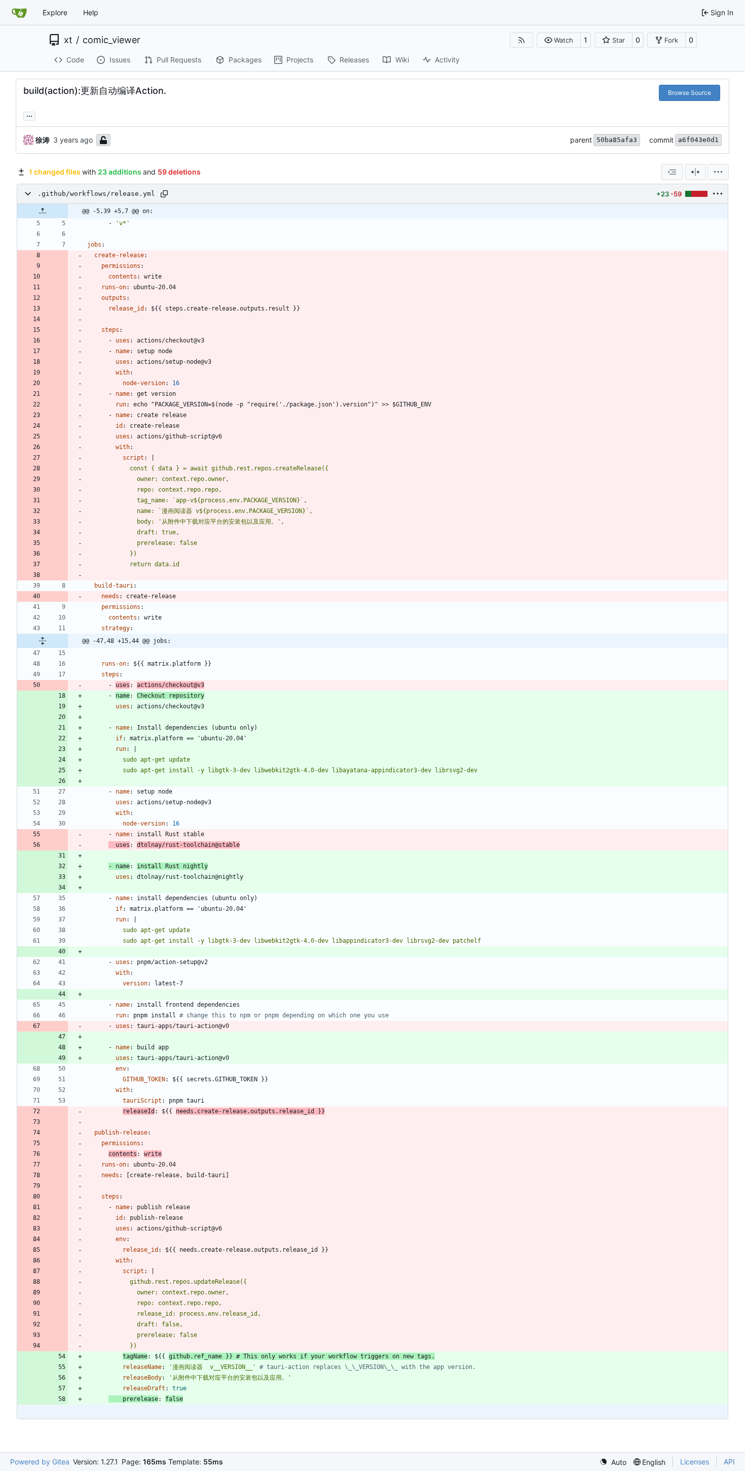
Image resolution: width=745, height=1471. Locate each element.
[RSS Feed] (521, 40)
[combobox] (672, 172)
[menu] (718, 172)
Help (90, 12)
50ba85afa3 (617, 140)
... (29, 115)
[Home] (19, 13)
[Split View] (695, 172)
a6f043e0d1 (698, 140)
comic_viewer (111, 40)
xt (68, 40)
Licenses (694, 1461)
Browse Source (689, 92)
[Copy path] (164, 194)
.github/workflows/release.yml (96, 193)
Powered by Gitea (39, 1461)
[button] (559, 40)
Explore (55, 12)
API (729, 1461)
